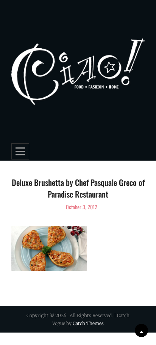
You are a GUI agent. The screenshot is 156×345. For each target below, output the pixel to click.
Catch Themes (88, 323)
